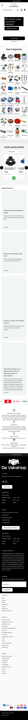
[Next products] (26, 167)
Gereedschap (4, 647)
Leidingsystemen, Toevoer (7, 621)
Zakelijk (3, 602)
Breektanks (4, 630)
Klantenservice (5, 604)
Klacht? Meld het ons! (6, 666)
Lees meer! (6, 227)
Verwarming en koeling (7, 643)
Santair (3, 638)
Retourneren (4, 662)
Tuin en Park (4, 634)
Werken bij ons (5, 608)
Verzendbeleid (5, 664)
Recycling (4, 673)
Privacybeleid (5, 660)
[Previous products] (1, 167)
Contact (3, 668)
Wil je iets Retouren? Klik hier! (10, 527)
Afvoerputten (5, 626)
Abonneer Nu (7, 589)
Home (3, 598)
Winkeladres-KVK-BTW (7, 610)
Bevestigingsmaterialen (7, 632)
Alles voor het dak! (6, 619)
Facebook (4, 600)
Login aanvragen (14, 38)
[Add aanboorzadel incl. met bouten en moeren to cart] (14, 178)
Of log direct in (14, 41)
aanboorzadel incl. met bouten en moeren (10, 169)
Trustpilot (4, 679)
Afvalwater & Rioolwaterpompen (9, 628)
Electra (3, 640)
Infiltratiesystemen (6, 624)
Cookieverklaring (5, 658)
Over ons (4, 606)
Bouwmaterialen (5, 645)
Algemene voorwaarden (7, 656)
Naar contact (7, 486)
